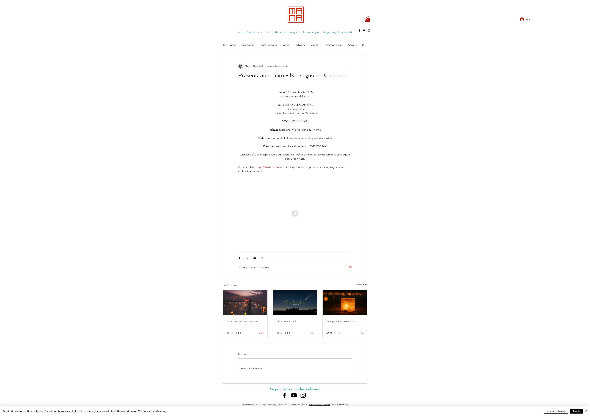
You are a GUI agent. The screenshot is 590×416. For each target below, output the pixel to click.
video (286, 45)
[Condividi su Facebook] (239, 257)
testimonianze (333, 45)
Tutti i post (229, 45)
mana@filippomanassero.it (319, 404)
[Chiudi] (586, 411)
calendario (248, 45)
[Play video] (295, 213)
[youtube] (364, 30)
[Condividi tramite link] (262, 257)
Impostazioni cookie (556, 411)
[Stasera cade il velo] (295, 302)
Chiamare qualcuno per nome (243, 321)
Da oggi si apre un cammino (341, 321)
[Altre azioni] (350, 66)
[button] (367, 19)
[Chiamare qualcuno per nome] (245, 302)
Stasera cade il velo (287, 321)
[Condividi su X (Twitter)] (247, 257)
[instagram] (368, 30)
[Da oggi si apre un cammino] (345, 302)
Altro (351, 45)
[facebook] (359, 30)
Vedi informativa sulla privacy (152, 411)
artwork (300, 45)
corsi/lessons (269, 45)
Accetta (576, 411)
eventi (315, 45)
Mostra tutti (361, 284)
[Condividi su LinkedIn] (254, 257)
